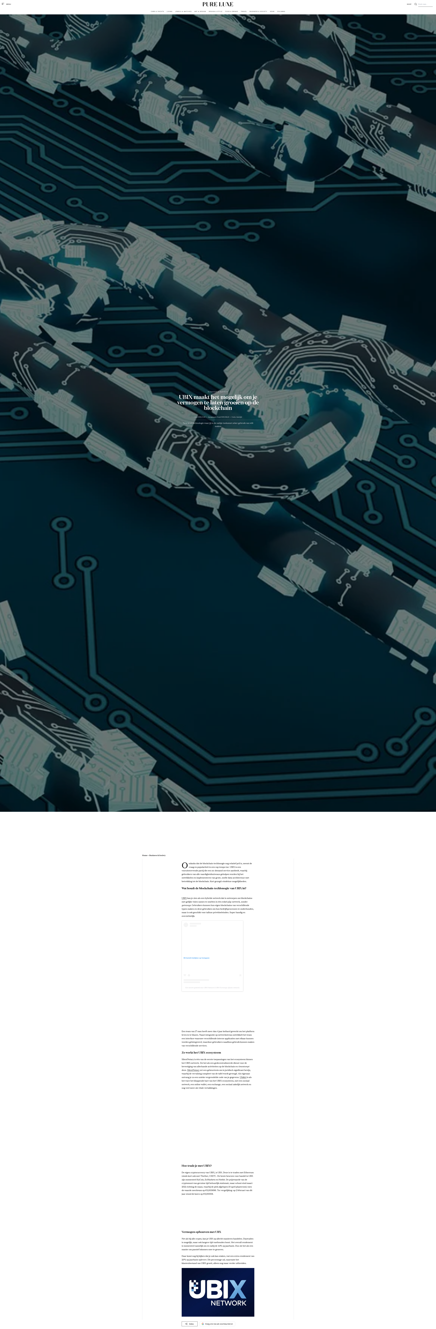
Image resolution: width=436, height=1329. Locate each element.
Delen (191, 1324)
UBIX (184, 897)
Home (144, 855)
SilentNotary (193, 1069)
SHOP (409, 4)
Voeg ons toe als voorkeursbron (219, 1324)
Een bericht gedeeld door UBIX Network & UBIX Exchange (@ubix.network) (212, 988)
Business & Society (218, 392)
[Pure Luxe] (218, 4)
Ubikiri (243, 1077)
